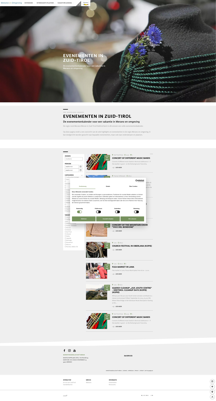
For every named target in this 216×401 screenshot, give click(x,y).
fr (152, 395)
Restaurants (112, 384)
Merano (68, 227)
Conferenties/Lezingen (72, 177)
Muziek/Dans (70, 198)
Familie (68, 211)
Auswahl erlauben (108, 219)
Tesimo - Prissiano (71, 225)
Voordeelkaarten (67, 384)
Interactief (67, 380)
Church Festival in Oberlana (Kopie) (132, 246)
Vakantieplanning (65, 3)
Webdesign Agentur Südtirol (65, 395)
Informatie (113, 380)
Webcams (88, 382)
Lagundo (68, 238)
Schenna (68, 230)
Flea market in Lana (123, 267)
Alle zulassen (132, 219)
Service (88, 380)
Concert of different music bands (131, 158)
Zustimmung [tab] (82, 186)
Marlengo (69, 240)
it (144, 395)
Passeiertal (69, 242)
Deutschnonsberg (71, 223)
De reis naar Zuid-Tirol (69, 382)
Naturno (68, 244)
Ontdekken (28, 3)
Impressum (130, 370)
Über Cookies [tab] (133, 186)
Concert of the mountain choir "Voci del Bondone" (130, 226)
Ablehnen (84, 219)
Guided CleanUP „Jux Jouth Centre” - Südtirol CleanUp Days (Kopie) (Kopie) (132, 290)
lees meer (119, 167)
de (141, 395)
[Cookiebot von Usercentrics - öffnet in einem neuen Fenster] (136, 181)
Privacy (137, 370)
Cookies (125, 370)
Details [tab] (108, 186)
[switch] (98, 211)
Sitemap (142, 370)
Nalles (68, 236)
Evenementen (112, 382)
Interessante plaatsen (45, 3)
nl (149, 395)
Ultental (68, 234)
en (146, 395)
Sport (67, 179)
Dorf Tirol (69, 232)
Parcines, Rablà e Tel (72, 246)
